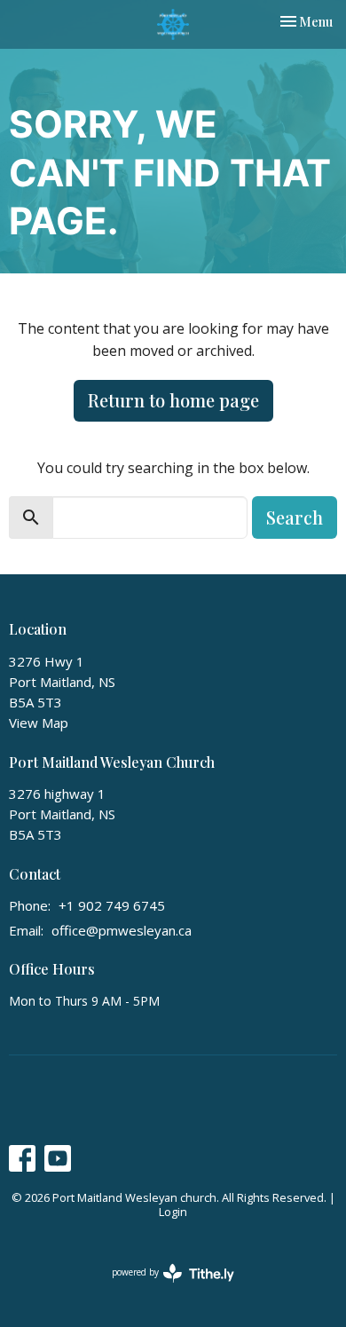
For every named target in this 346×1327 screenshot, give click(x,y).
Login (173, 1212)
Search (294, 517)
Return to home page (173, 400)
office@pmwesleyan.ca (121, 930)
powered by (164, 1287)
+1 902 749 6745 (112, 905)
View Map (38, 722)
